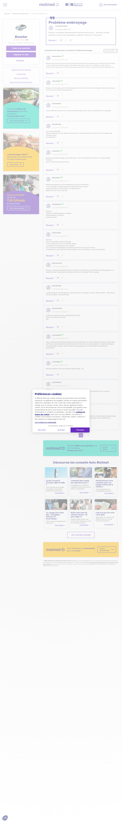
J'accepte (80, 430)
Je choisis (61, 430)
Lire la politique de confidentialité (45, 422)
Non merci (42, 430)
